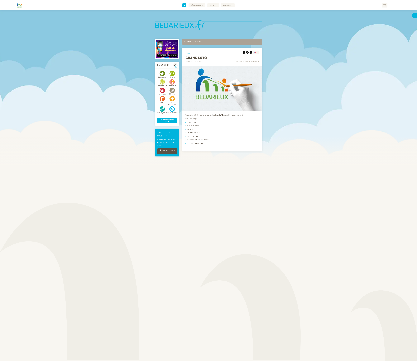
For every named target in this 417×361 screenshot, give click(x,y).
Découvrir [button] (196, 5)
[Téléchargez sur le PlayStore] (172, 55)
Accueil (188, 42)
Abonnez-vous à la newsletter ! (168, 151)
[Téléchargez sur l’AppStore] (162, 55)
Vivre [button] (212, 5)
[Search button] (384, 5)
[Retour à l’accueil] (184, 5)
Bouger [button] (227, 5)
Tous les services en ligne (167, 120)
